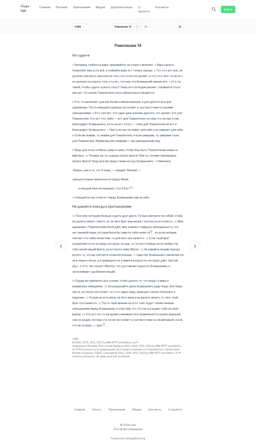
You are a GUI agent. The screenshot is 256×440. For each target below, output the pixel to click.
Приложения (81, 7)
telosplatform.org (135, 438)
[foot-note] (131, 187)
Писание (61, 7)
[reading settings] (180, 26)
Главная (44, 7)
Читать (96, 409)
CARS (77, 26)
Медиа (100, 7)
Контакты (162, 7)
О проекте (144, 9)
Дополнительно (122, 7)
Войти (228, 9)
